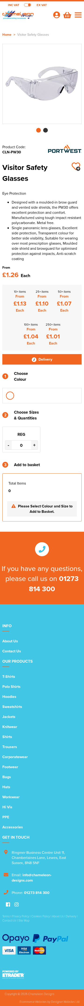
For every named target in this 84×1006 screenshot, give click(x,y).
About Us (10, 641)
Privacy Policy (20, 916)
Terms (6, 916)
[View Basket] (66, 14)
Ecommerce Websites (33, 1001)
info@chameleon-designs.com (32, 877)
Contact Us (11, 651)
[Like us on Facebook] (8, 904)
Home (6, 34)
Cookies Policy (40, 916)
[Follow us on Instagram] (16, 904)
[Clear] (10, 395)
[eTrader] (42, 974)
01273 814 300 (54, 583)
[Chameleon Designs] (25, 17)
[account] (56, 15)
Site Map (23, 920)
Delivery (45, 359)
